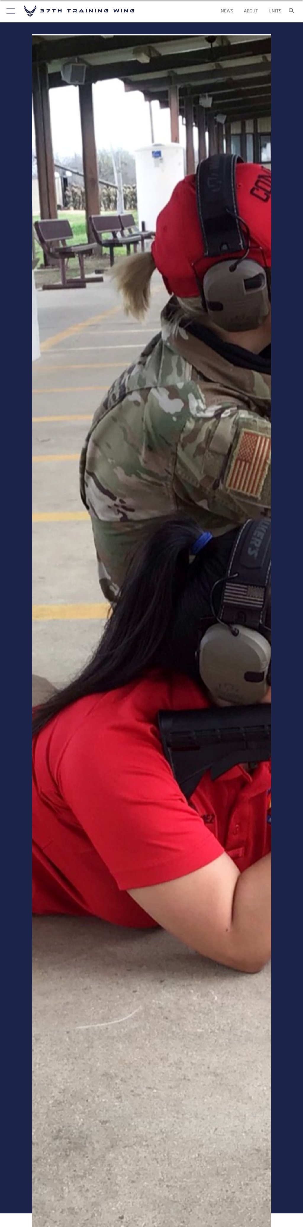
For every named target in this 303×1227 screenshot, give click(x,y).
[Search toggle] (293, 11)
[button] (9, 11)
